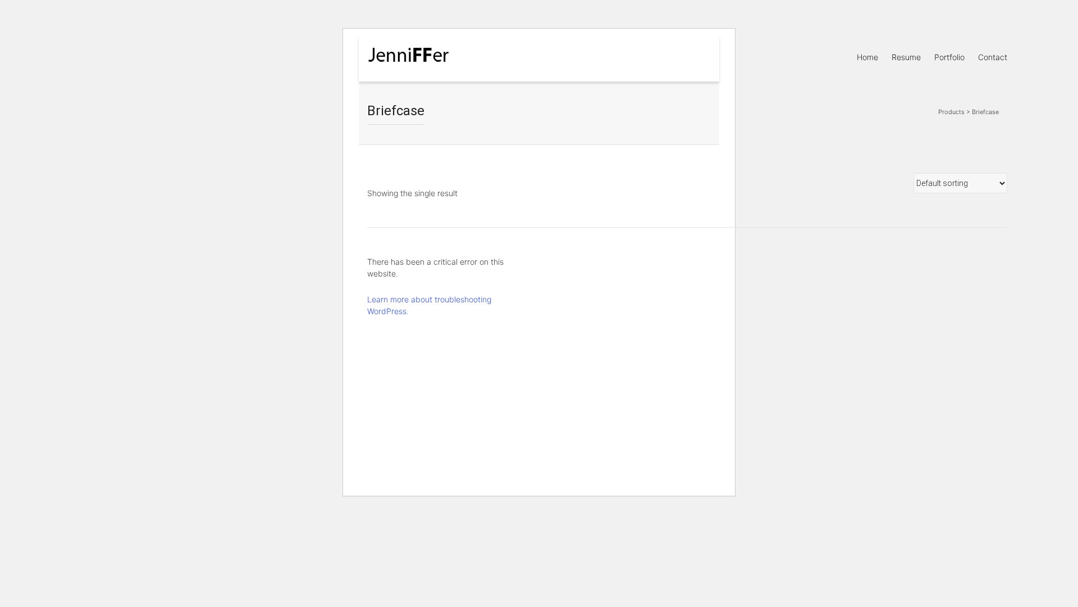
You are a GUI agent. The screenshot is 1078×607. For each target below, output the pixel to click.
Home (867, 57)
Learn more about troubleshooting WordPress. (429, 305)
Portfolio (949, 57)
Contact (992, 57)
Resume (906, 57)
